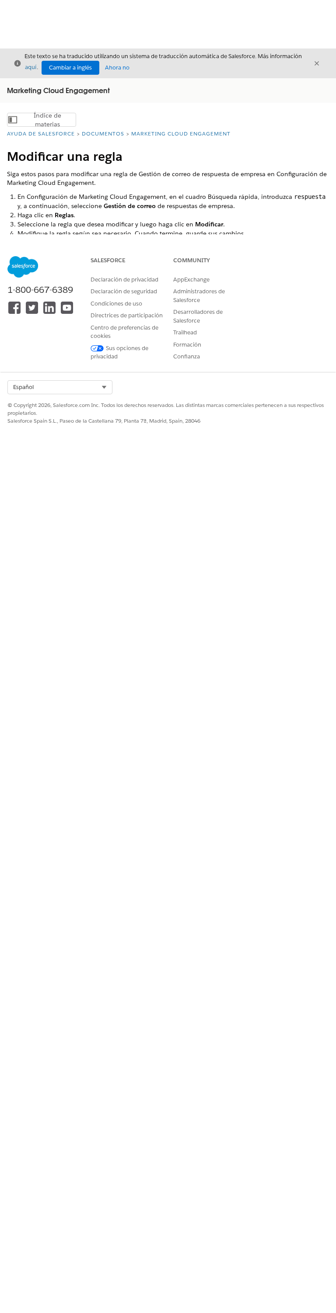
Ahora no (117, 67)
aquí (30, 67)
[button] (59, 387)
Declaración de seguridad (124, 291)
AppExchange (191, 279)
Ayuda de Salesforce (41, 133)
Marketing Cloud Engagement (181, 133)
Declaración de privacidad (124, 279)
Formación (187, 344)
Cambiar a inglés (70, 67)
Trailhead (185, 332)
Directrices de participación (127, 315)
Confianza (186, 356)
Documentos (103, 133)
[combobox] (59, 387)
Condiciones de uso (116, 303)
